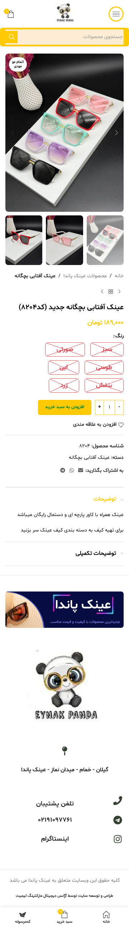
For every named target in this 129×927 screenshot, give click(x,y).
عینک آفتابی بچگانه (35, 276)
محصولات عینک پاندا (85, 276)
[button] (116, 132)
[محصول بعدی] (102, 291)
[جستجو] (11, 37)
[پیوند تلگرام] (62, 471)
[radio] (107, 349)
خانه (119, 276)
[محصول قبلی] (119, 291)
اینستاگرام (55, 839)
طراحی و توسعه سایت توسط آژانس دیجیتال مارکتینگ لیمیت (64, 896)
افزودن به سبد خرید (64, 407)
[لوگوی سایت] (65, 13)
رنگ (119, 336)
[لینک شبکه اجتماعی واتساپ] (71, 471)
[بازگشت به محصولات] (110, 291)
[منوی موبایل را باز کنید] (116, 14)
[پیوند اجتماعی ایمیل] (80, 471)
